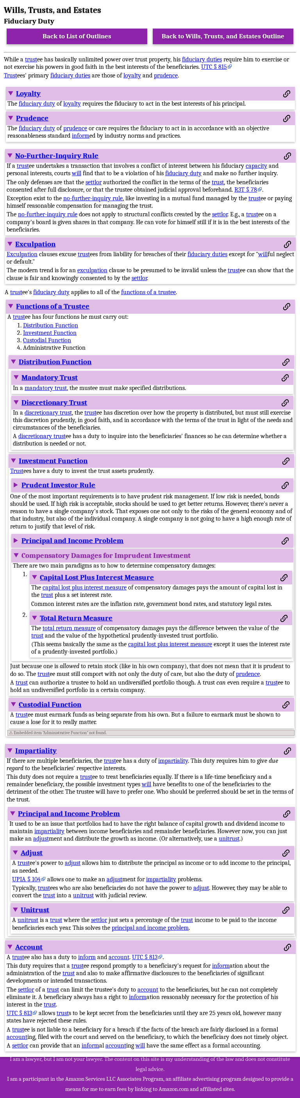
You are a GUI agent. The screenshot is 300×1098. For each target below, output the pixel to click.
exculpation (92, 270)
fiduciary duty (37, 103)
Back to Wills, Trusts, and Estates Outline (223, 36)
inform (80, 135)
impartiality (173, 760)
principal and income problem (150, 927)
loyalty (132, 75)
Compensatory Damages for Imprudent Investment (106, 555)
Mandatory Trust (49, 377)
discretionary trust (48, 412)
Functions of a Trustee (52, 306)
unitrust (229, 838)
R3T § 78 (245, 189)
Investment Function (50, 332)
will (76, 173)
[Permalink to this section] (286, 94)
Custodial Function (47, 340)
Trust (10, 75)
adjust (41, 838)
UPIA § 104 (26, 879)
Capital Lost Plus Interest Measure (97, 577)
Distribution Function (50, 325)
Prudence (32, 118)
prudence (166, 75)
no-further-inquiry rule (93, 198)
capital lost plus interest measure (85, 587)
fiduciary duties (202, 59)
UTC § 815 (214, 66)
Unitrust (35, 910)
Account (29, 947)
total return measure (69, 628)
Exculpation (35, 244)
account (119, 957)
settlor (94, 182)
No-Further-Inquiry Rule (56, 155)
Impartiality (36, 750)
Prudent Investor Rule (58, 485)
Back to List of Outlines (77, 36)
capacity (256, 165)
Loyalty (28, 93)
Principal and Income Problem (72, 540)
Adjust (32, 852)
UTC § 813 (144, 957)
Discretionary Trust (54, 402)
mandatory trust (46, 388)
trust (31, 59)
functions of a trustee (148, 292)
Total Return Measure (76, 618)
